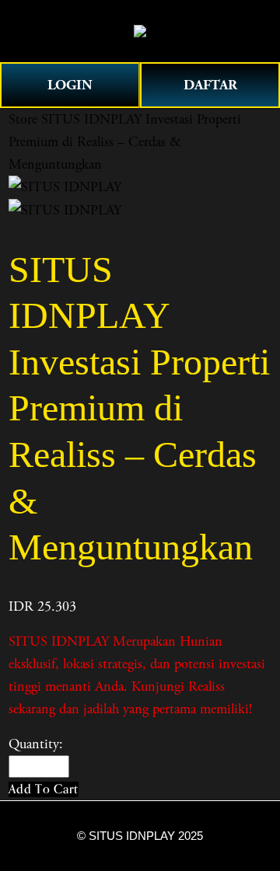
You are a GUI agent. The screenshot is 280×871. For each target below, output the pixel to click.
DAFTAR (210, 85)
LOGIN (70, 85)
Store (23, 119)
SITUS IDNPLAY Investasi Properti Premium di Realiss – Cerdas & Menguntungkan (125, 141)
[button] (44, 789)
